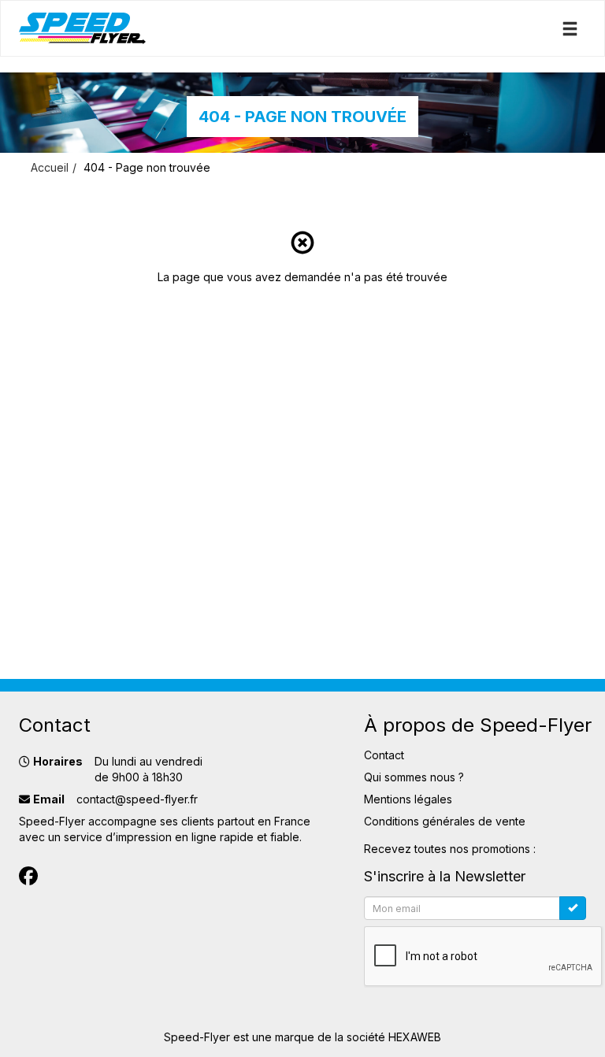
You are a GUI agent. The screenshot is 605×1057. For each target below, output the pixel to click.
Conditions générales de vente (444, 821)
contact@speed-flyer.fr (137, 799)
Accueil (50, 167)
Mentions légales (408, 799)
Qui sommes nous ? (414, 777)
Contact (384, 755)
